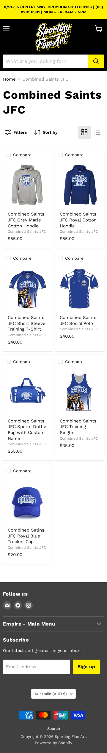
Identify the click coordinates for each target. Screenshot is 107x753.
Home (9, 79)
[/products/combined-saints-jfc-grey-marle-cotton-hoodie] (27, 185)
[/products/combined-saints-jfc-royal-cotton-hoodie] (79, 185)
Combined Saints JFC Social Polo (78, 320)
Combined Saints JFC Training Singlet (78, 426)
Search (53, 728)
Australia (50, 694)
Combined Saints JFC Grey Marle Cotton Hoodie (26, 219)
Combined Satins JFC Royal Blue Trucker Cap (26, 535)
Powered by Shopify (53, 743)
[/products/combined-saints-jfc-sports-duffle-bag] (27, 391)
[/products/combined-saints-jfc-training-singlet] (79, 391)
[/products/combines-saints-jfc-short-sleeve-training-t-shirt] (27, 288)
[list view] (97, 132)
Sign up (86, 666)
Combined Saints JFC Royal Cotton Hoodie (78, 219)
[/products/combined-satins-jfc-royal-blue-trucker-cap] (27, 501)
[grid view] (84, 132)
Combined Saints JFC (27, 231)
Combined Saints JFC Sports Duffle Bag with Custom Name (27, 429)
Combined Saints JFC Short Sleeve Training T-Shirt (26, 323)
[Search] (96, 61)
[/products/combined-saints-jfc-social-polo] (79, 288)
